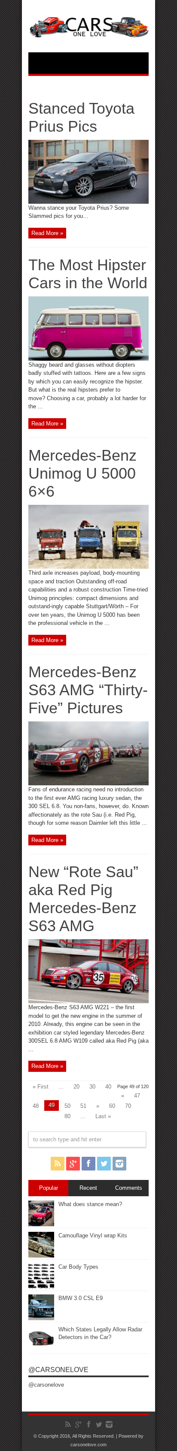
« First (41, 1086)
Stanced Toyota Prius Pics (81, 117)
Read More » (47, 233)
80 (67, 1116)
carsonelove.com (88, 1444)
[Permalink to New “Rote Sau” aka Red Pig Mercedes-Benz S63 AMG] (88, 1001)
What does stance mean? (90, 1204)
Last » (103, 1116)
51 (83, 1106)
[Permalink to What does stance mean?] (41, 1224)
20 (76, 1086)
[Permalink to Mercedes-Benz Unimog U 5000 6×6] (88, 567)
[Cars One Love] (88, 31)
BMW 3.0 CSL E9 (80, 1298)
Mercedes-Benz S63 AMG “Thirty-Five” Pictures (88, 690)
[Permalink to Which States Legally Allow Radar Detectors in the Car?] (41, 1349)
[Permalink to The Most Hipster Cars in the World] (88, 359)
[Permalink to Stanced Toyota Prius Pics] (88, 202)
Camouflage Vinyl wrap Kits (92, 1235)
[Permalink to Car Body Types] (41, 1287)
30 (92, 1086)
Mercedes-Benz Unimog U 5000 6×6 (82, 473)
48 (36, 1106)
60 (112, 1106)
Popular (48, 1188)
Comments (128, 1188)
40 (108, 1086)
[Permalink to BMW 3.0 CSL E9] (41, 1318)
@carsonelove (58, 1369)
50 (67, 1106)
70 (128, 1106)
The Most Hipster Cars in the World (87, 274)
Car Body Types (78, 1267)
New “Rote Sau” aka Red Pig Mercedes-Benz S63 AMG (83, 899)
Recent (88, 1188)
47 (137, 1095)
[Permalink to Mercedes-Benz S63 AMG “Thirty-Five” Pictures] (88, 783)
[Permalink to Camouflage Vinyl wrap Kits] (41, 1255)
